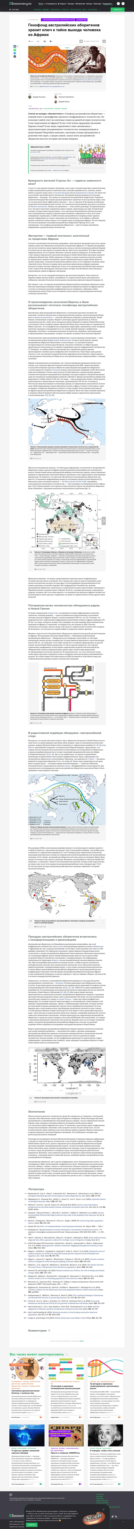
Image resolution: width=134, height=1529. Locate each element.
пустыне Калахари (62, 193)
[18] (73, 988)
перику (67, 766)
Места (84, 9)
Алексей (62, 170)
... (99, 9)
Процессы (65, 9)
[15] (49, 754)
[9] (43, 370)
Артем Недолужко (95, 1417)
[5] (104, 324)
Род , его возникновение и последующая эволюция (59, 1226)
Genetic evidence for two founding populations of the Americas (52, 1278)
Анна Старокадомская (18, 1484)
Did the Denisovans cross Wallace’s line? (70, 1318)
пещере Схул (53, 613)
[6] (43, 345)
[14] (56, 643)
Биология (37, 9)
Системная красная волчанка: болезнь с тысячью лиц (26, 1392)
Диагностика (16, 1383)
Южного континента (39, 207)
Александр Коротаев (57, 1484)
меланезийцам (48, 317)
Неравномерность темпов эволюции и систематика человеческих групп (68, 1230)
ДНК (70, 1381)
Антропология (48, 108)
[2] (89, 320)
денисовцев (59, 983)
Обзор (67, 48)
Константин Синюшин (47, 158)
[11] (101, 479)
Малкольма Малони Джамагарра (91, 80)
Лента (41, 4)
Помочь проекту (102, 1503)
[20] (38, 990)
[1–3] (85, 246)
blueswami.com (47, 86)
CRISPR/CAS (54, 1448)
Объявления (80, 4)
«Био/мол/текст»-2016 (35, 108)
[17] (69, 988)
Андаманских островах (84, 193)
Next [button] (104, 521)
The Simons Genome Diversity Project (74, 482)
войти (82, 1341)
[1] (75, 377)
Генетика (57, 108)
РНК (52, 1383)
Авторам (99, 1496)
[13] (87, 618)
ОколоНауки (92, 9)
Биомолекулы (55, 9)
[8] (53, 356)
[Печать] (104, 41)
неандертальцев (97, 946)
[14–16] (95, 745)
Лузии (91, 759)
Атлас (68, 165)
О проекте (100, 1494)
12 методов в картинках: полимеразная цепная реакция (65, 1387)
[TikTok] (113, 1516)
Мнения (64, 108)
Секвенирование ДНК (107, 1381)
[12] (35, 486)
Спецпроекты (51, 4)
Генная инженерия (72, 1448)
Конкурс (71, 4)
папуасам (37, 317)
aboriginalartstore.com (58, 86)
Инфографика (59, 1450)
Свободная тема (81, 19)
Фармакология (35, 1386)
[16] (53, 754)
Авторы (89, 4)
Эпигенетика (16, 1388)
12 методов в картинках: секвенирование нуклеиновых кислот (104, 1386)
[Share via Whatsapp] (15, 50)
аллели (61, 946)
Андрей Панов (55, 1417)
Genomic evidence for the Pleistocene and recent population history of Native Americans (63, 1290)
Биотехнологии (75, 9)
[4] (102, 280)
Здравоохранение (27, 1383)
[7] (29, 349)
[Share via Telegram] (15, 53)
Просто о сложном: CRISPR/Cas (65, 1453)
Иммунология (16, 1386)
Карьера (92, 1448)
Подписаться (118, 9)
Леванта (55, 960)
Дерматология (35, 1381)
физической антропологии (60, 340)
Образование (22, 1448)
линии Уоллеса (65, 999)
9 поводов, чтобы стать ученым (105, 1451)
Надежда (55, 170)
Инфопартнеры (102, 1501)
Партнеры (97, 4)
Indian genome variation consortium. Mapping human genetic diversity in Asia (72, 1246)
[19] (82, 988)
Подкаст (62, 4)
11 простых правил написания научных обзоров (25, 1452)
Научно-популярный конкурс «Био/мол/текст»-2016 (58, 19)
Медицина (45, 9)
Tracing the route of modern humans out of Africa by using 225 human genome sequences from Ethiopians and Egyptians (66, 1254)
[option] (67, 521)
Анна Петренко (16, 1417)
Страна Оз (32, 188)
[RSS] (116, 1516)
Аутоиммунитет (17, 1381)
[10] (53, 395)
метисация (55, 370)
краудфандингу (67, 157)
